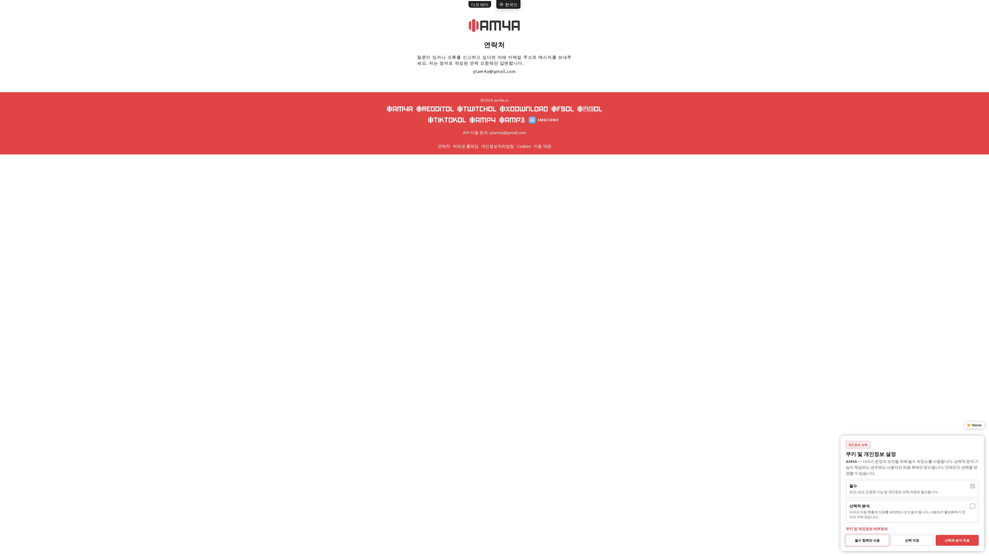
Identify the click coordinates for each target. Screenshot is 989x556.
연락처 (444, 146)
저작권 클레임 (466, 146)
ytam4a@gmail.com (494, 71)
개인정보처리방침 (497, 146)
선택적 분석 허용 (957, 540)
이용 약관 (542, 146)
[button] (508, 4)
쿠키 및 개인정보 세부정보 (867, 528)
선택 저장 (912, 540)
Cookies (524, 146)
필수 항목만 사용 (867, 540)
